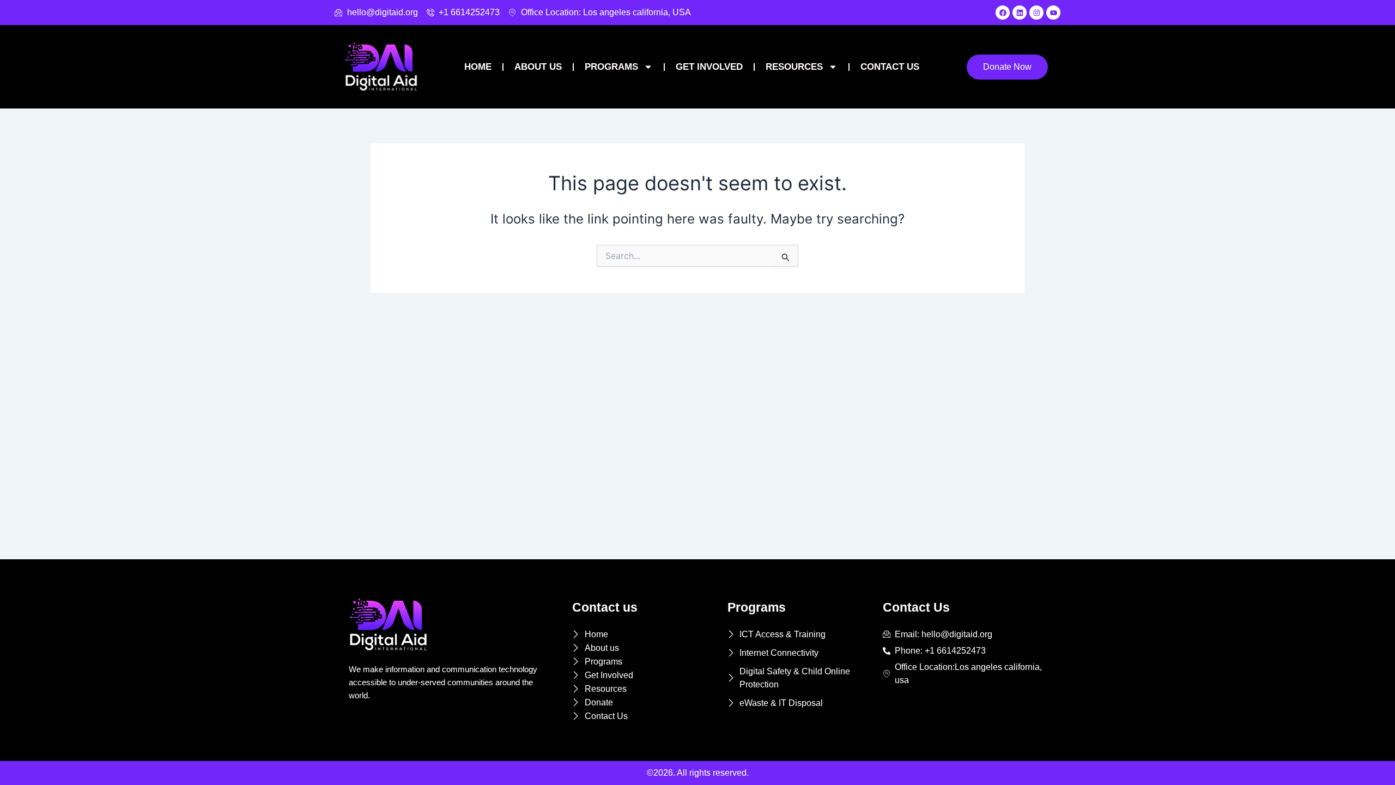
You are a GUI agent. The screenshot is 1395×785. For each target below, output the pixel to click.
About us (538, 67)
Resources (794, 67)
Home (478, 67)
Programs (611, 67)
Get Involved (709, 67)
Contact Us (889, 67)
